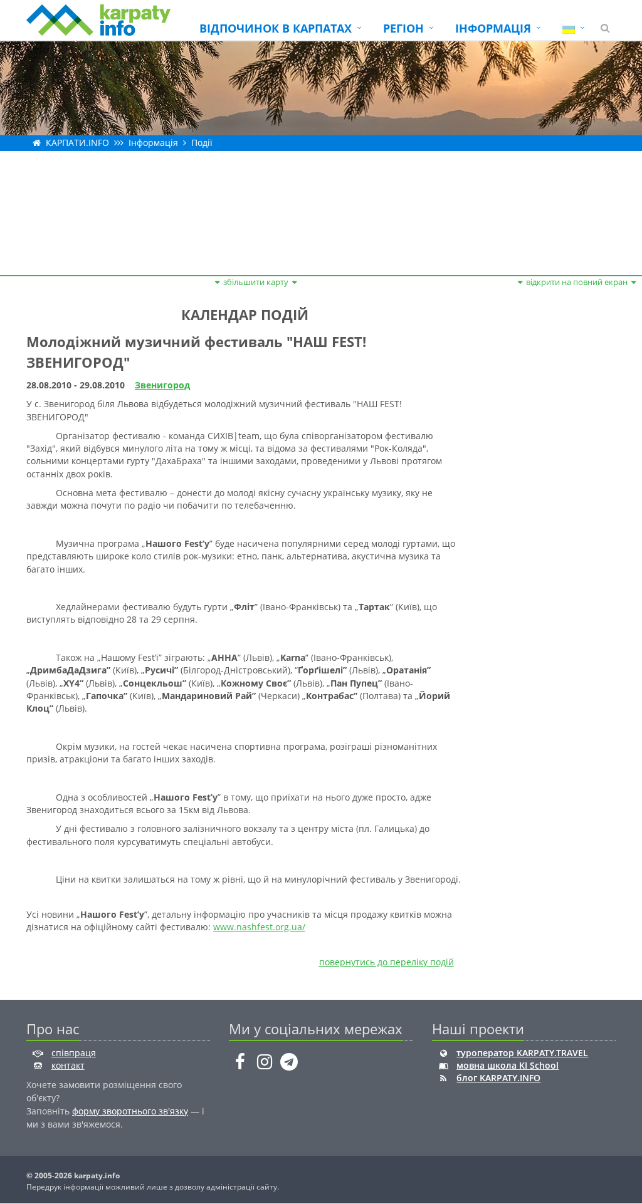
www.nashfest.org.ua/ (259, 927)
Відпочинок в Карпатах (275, 28)
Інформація (153, 142)
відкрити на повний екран (577, 282)
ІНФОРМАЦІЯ (493, 28)
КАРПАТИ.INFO (77, 142)
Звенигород (162, 385)
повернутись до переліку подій (386, 962)
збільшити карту (255, 282)
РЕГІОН (403, 28)
